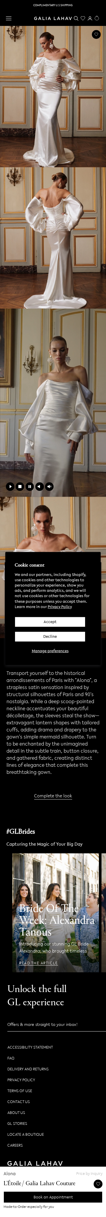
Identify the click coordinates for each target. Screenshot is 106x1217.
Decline (50, 636)
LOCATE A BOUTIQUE (25, 1134)
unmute (49, 486)
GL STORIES (17, 1123)
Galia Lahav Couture (50, 1184)
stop (20, 486)
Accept (50, 622)
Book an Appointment (53, 1197)
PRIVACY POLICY (21, 1080)
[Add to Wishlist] (96, 34)
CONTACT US (18, 1102)
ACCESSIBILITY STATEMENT (30, 1047)
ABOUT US (16, 1112)
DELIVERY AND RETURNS (28, 1069)
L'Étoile (12, 1184)
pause (30, 486)
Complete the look (53, 795)
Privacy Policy (60, 606)
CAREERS (15, 1145)
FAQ (10, 1058)
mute (39, 486)
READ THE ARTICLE (38, 963)
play (10, 486)
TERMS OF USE (19, 1091)
